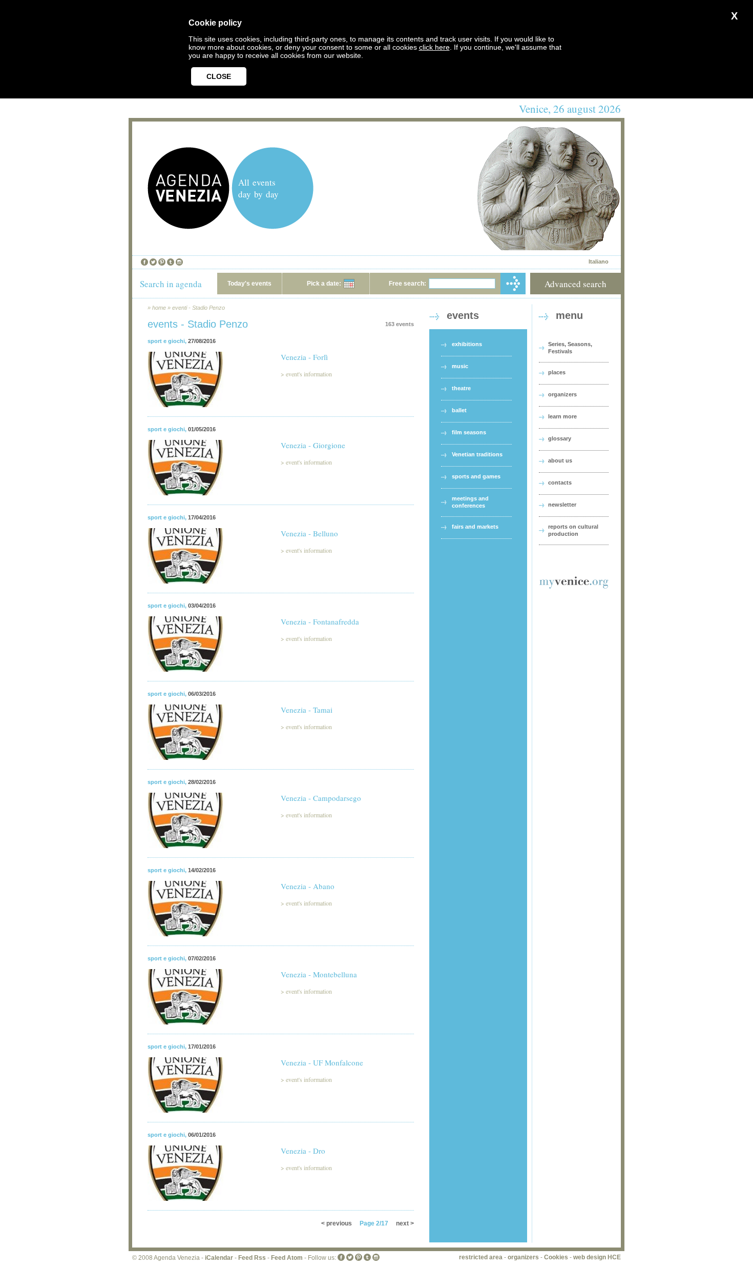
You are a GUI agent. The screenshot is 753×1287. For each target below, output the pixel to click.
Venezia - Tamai (306, 710)
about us (560, 460)
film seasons (469, 432)
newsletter (562, 504)
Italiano (599, 261)
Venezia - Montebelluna (319, 974)
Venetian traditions (477, 454)
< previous (336, 1223)
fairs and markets (475, 527)
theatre (461, 388)
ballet (459, 410)
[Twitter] (153, 262)
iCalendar (219, 1257)
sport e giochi (166, 341)
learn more (562, 416)
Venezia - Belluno (309, 533)
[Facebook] (144, 262)
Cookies (556, 1257)
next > (405, 1223)
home (159, 308)
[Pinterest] (161, 262)
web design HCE (597, 1257)
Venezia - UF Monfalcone (322, 1062)
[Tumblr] (170, 262)
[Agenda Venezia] (188, 226)
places (557, 372)
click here (434, 47)
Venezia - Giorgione (313, 445)
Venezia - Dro (303, 1150)
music (460, 366)
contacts (560, 482)
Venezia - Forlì (304, 357)
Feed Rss (252, 1257)
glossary (559, 438)
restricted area (481, 1257)
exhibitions (467, 344)
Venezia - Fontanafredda (320, 621)
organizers (562, 394)
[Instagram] (179, 262)
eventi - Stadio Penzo (198, 308)
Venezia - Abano (307, 886)
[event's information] (185, 413)
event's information (309, 374)
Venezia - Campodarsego (321, 798)
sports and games (476, 476)
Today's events (249, 283)
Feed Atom (287, 1257)
